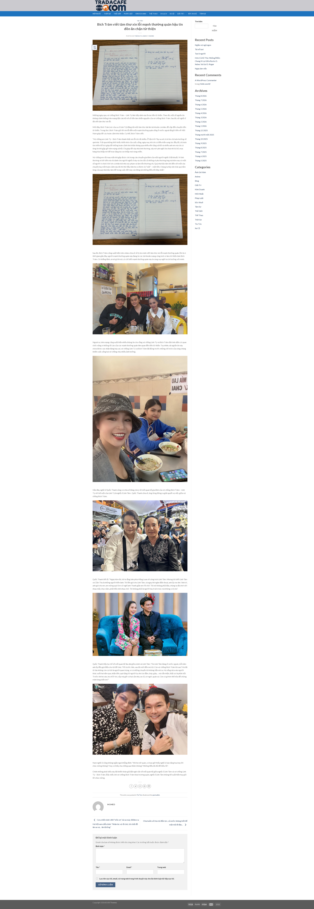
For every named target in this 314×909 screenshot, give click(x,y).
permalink (156, 795)
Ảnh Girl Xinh (200, 172)
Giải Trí (180, 14)
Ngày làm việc (201, 68)
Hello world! (205, 84)
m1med (151, 36)
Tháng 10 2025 (201, 139)
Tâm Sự (202, 14)
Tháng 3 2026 (201, 117)
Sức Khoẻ (192, 14)
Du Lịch (163, 14)
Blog (197, 181)
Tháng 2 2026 (201, 121)
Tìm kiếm (198, 21)
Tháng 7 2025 (201, 152)
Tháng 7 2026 (201, 100)
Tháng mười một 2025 (204, 134)
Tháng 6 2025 (201, 156)
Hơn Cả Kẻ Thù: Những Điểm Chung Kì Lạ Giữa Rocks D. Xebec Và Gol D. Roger (207, 61)
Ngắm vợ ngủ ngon (203, 45)
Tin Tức (140, 21)
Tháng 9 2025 (201, 143)
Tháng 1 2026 (201, 126)
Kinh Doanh (141, 14)
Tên (98, 867)
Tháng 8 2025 (201, 147)
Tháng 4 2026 (201, 113)
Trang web (161, 867)
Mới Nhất (97, 14)
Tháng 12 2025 (201, 130)
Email (129, 867)
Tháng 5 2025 (201, 160)
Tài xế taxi (199, 49)
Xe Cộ (172, 14)
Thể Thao (153, 14)
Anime (197, 176)
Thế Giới (117, 14)
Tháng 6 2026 (201, 104)
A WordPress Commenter (206, 80)
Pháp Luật (128, 14)
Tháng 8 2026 (201, 96)
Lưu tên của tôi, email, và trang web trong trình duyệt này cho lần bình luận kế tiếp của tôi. (136, 879)
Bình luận (100, 846)
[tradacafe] (116, 5)
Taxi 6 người (200, 53)
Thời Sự (107, 14)
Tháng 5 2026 (201, 109)
